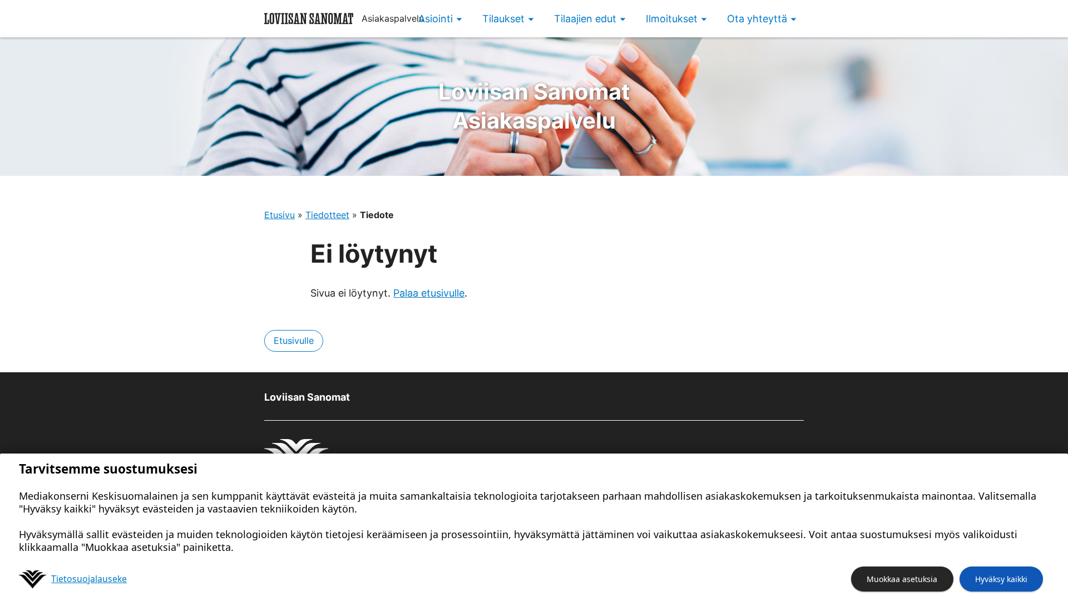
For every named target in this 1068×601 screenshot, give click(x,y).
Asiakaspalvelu (534, 106)
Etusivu (279, 214)
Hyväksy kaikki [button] (1001, 579)
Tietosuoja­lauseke (89, 578)
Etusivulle (294, 340)
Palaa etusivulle (428, 293)
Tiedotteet (327, 214)
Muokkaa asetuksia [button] (902, 579)
